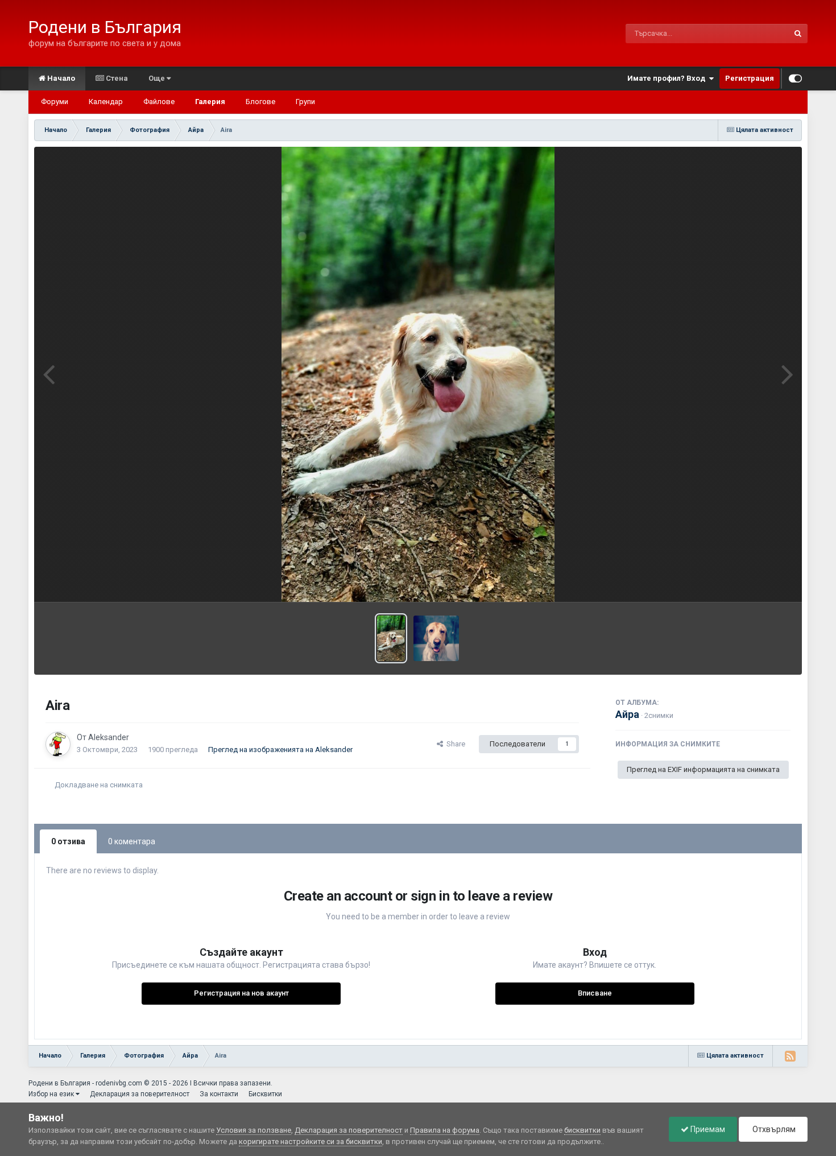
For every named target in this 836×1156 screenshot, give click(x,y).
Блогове (260, 101)
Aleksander (108, 737)
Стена (116, 78)
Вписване (595, 993)
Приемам (707, 1129)
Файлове (159, 101)
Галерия (210, 101)
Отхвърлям (773, 1129)
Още (157, 78)
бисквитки (582, 1130)
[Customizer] (795, 78)
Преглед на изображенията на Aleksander (280, 749)
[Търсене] (798, 33)
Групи (305, 101)
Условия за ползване (253, 1130)
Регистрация (749, 78)
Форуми (54, 101)
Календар (106, 101)
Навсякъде (754, 34)
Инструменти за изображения (724, 581)
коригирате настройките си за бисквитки (310, 1141)
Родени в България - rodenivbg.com (85, 1083)
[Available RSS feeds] (790, 1056)
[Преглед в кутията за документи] (418, 374)
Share (454, 744)
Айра (627, 714)
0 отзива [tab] (68, 841)
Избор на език (52, 1094)
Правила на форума (444, 1130)
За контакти (219, 1094)
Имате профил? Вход (668, 78)
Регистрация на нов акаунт (241, 993)
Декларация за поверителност (139, 1094)
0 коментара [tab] (131, 841)
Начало (60, 78)
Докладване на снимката (99, 785)
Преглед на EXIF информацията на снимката (703, 769)
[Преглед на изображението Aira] (390, 638)
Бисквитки (265, 1094)
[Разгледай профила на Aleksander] (58, 744)
